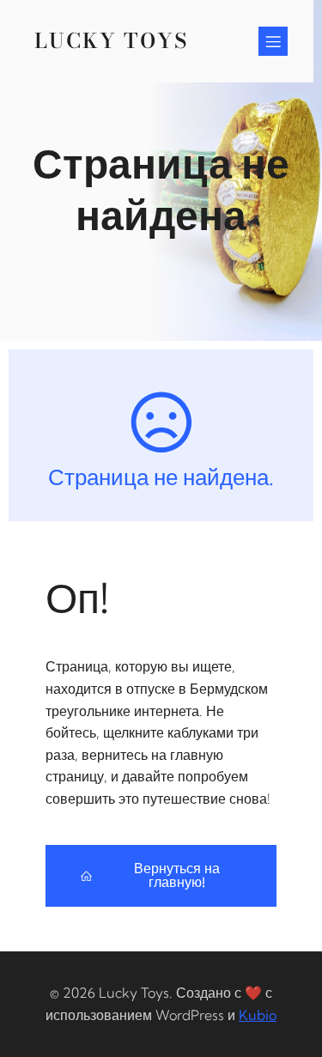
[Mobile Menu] (273, 41)
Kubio (257, 1015)
